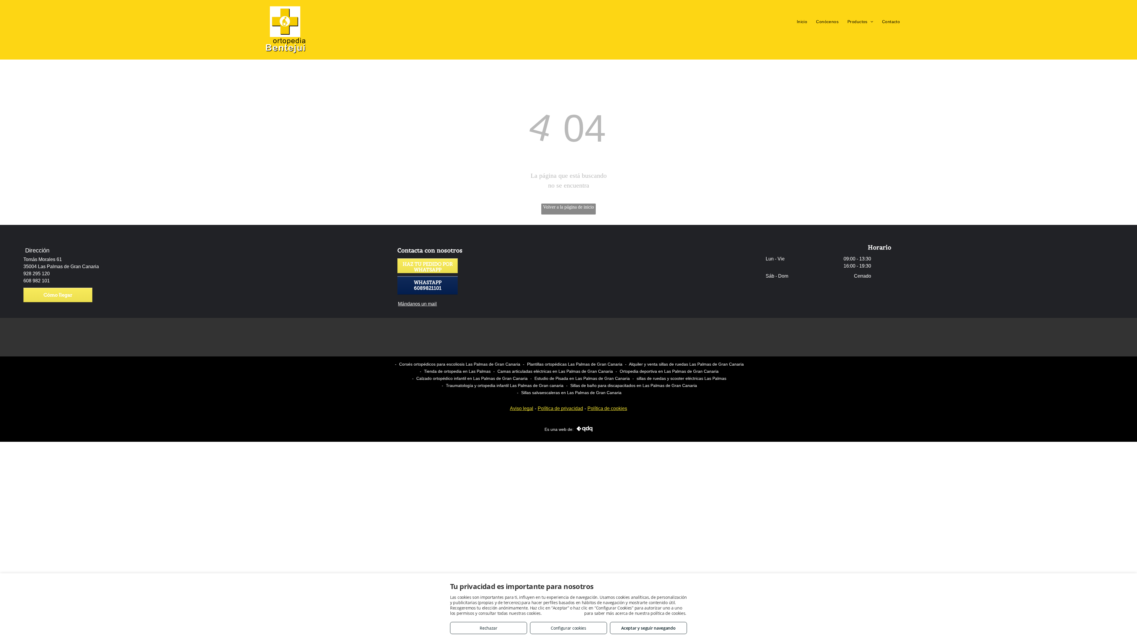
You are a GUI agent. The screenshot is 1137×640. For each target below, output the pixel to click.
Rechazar (488, 628)
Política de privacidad (560, 408)
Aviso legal (521, 408)
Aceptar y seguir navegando (648, 628)
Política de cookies (607, 408)
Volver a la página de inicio (568, 206)
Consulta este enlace (563, 613)
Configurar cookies (568, 628)
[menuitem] (802, 22)
